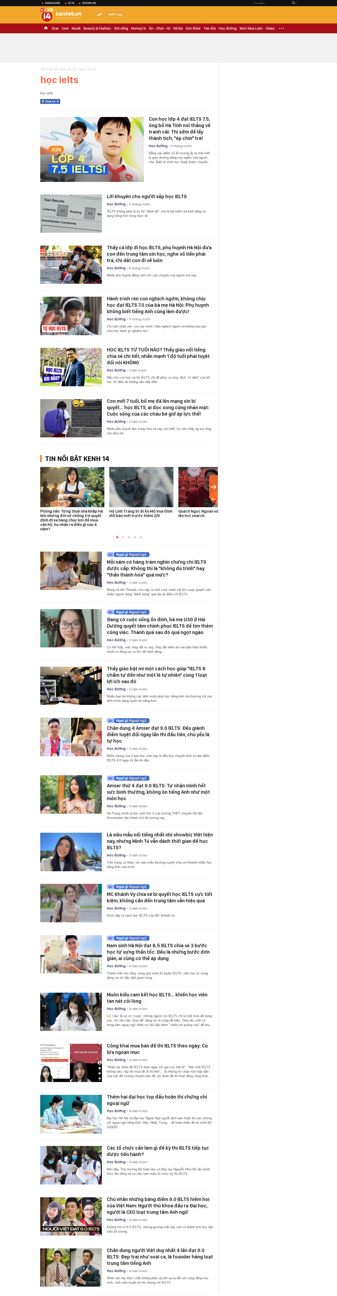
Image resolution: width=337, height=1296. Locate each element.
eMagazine (52, 3)
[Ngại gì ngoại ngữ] (158, 554)
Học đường (228, 28)
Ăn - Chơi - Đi (159, 28)
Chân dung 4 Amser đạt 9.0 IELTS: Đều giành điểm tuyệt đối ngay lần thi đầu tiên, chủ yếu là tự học (158, 734)
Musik (76, 28)
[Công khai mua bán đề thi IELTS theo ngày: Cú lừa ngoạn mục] (71, 1063)
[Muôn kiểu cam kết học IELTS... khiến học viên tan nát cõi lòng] (71, 1012)
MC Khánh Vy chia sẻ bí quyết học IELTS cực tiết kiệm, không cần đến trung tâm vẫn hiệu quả (159, 897)
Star (55, 28)
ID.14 (71, 3)
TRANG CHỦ (45, 28)
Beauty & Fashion (97, 28)
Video (270, 28)
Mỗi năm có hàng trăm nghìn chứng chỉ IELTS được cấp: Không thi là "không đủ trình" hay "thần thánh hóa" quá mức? (156, 568)
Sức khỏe (193, 28)
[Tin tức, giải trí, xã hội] (65, 15)
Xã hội (178, 28)
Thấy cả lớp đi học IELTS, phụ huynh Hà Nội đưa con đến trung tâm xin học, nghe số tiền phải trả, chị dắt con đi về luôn (159, 254)
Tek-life (210, 28)
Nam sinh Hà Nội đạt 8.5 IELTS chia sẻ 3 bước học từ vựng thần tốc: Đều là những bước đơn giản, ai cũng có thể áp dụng (158, 952)
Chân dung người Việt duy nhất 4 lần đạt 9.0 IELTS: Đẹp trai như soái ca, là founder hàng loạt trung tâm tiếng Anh (160, 1256)
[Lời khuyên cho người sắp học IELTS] (71, 213)
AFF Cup (116, 14)
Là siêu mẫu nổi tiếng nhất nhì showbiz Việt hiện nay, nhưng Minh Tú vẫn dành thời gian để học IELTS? (160, 841)
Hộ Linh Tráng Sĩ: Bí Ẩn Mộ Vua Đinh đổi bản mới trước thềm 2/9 (140, 513)
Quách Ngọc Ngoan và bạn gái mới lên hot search (209, 513)
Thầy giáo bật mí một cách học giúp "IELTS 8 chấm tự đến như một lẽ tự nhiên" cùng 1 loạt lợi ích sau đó (157, 675)
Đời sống (121, 28)
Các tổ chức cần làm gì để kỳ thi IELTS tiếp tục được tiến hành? (158, 1151)
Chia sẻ (52, 101)
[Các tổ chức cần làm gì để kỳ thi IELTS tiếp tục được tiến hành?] (71, 1165)
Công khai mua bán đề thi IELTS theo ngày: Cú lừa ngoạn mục (157, 1049)
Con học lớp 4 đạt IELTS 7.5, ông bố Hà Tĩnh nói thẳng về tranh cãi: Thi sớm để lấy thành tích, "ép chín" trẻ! (179, 128)
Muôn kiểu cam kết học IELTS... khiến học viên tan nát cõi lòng (157, 998)
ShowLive (89, 3)
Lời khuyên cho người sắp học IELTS (147, 196)
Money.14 (138, 28)
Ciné (65, 28)
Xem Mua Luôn (251, 28)
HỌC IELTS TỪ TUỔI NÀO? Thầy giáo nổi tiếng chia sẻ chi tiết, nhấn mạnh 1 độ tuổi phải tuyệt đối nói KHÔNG (158, 356)
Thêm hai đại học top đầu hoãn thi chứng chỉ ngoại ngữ (157, 1100)
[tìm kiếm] (294, 3)
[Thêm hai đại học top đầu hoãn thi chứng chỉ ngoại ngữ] (71, 1114)
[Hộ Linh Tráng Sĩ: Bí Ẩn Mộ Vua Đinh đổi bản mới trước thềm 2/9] (141, 487)
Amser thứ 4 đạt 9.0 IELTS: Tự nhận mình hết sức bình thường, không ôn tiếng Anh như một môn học (158, 792)
